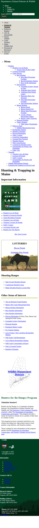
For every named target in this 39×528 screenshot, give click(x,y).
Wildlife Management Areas (26, 128)
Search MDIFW (6, 14)
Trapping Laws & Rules (20, 154)
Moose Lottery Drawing (29, 118)
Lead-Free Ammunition (20, 137)
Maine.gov (7, 462)
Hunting (11, 66)
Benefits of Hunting (18, 131)
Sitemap (9, 11)
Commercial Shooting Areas (21, 145)
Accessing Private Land (11, 227)
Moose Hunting (22, 105)
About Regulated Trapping (12, 218)
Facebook (7, 479)
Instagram (7, 483)
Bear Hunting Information (13, 310)
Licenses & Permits (18, 71)
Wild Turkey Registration (29, 124)
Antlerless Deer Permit (19, 252)
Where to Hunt (17, 126)
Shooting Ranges (18, 141)
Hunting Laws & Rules (20, 68)
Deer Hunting (21, 85)
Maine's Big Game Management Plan (17, 305)
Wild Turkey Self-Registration (15, 338)
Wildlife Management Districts (18, 163)
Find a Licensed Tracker (13, 346)
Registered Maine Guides (13, 327)
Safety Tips (16, 150)
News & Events (7, 52)
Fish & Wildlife (6, 37)
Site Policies (8, 464)
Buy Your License (21, 234)
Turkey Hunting (22, 122)
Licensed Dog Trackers (20, 139)
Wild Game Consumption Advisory (17, 343)
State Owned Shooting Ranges (15, 282)
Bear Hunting (21, 75)
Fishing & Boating (7, 30)
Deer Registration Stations (29, 103)
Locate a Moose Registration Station (27, 115)
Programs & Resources (8, 49)
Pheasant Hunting (22, 120)
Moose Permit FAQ (27, 109)
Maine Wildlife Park (8, 45)
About (6, 22)
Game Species (17, 73)
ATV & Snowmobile (8, 34)
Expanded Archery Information (15, 321)
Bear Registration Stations (29, 81)
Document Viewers (10, 467)
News (7, 5)
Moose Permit (25, 107)
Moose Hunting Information (14, 308)
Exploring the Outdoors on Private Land (21, 165)
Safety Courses (17, 135)
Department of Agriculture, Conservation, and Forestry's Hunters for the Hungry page (18, 432)
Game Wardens (7, 41)
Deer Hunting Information (14, 313)
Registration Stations (19, 130)
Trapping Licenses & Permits (12, 222)
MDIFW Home (9, 469)
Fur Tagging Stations (12, 330)
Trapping (11, 152)
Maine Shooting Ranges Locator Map (17, 288)
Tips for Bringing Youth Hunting (16, 302)
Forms (9, 7)
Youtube (7, 481)
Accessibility (8, 466)
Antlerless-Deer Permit (28, 90)
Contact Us (10, 9)
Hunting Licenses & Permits (12, 215)
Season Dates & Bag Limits (26, 70)
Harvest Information (19, 133)
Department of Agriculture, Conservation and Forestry (17, 413)
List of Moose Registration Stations (16, 340)
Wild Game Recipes (19, 143)
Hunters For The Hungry (11, 230)
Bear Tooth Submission (28, 83)
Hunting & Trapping (7, 26)
